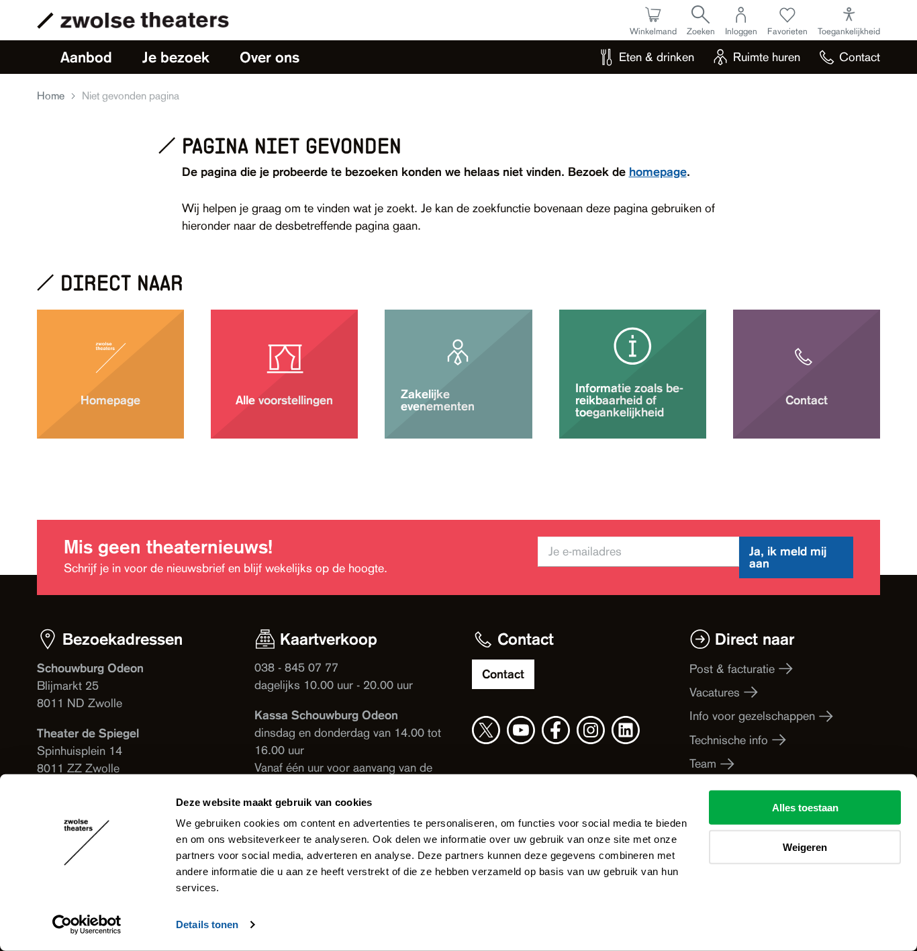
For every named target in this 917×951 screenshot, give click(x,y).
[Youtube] (521, 730)
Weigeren (805, 846)
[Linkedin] (626, 730)
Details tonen (207, 924)
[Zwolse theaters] (144, 20)
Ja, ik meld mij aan (787, 557)
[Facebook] (556, 730)
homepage (658, 172)
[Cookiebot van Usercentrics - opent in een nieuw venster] (87, 925)
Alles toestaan (805, 807)
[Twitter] (486, 730)
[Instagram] (591, 730)
